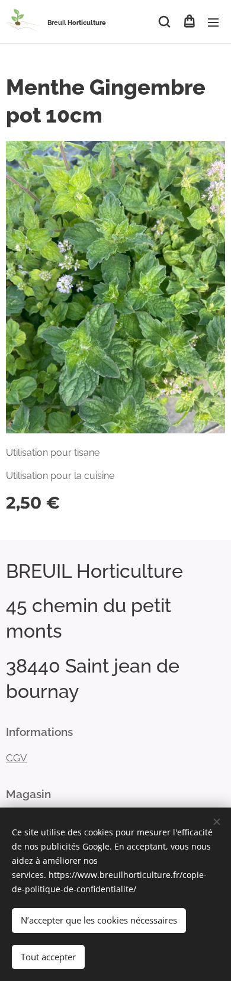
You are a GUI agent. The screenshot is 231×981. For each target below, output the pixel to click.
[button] (164, 22)
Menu (213, 22)
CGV (16, 758)
